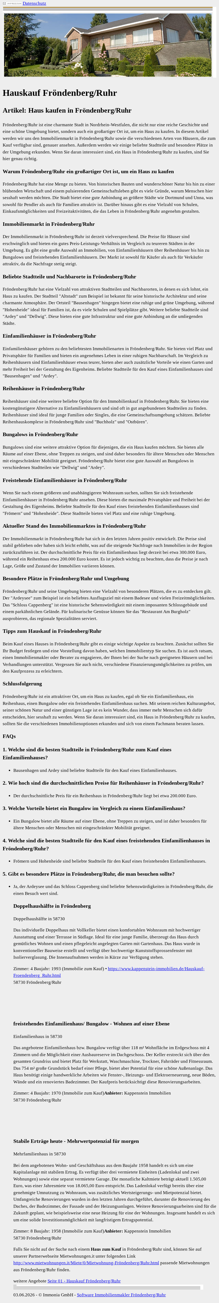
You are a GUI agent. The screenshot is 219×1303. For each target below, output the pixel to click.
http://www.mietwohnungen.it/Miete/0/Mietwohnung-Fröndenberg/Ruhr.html (86, 1262)
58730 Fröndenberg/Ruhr (37, 982)
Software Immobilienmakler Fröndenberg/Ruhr (121, 1294)
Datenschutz (34, 3)
